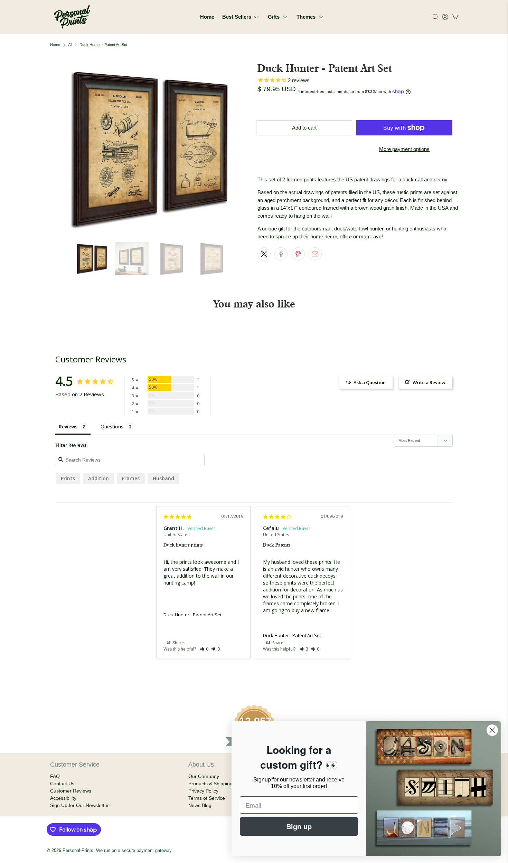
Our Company (203, 776)
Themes (306, 17)
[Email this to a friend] (315, 253)
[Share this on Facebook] (281, 253)
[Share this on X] (264, 253)
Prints (68, 478)
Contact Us (62, 783)
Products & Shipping (210, 783)
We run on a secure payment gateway (134, 850)
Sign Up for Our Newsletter (79, 805)
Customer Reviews (70, 791)
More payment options (404, 149)
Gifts (274, 17)
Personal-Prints (78, 850)
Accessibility (63, 798)
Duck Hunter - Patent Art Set (192, 614)
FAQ (55, 776)
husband (163, 478)
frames (131, 478)
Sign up (299, 826)
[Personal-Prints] (72, 17)
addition (98, 478)
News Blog (199, 805)
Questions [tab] (112, 426)
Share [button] (178, 643)
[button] (454, 17)
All (70, 45)
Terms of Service (206, 798)
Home (207, 17)
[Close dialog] (492, 730)
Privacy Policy (203, 791)
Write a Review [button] (429, 382)
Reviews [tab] (68, 426)
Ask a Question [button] (370, 382)
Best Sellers (236, 17)
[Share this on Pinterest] (298, 253)
